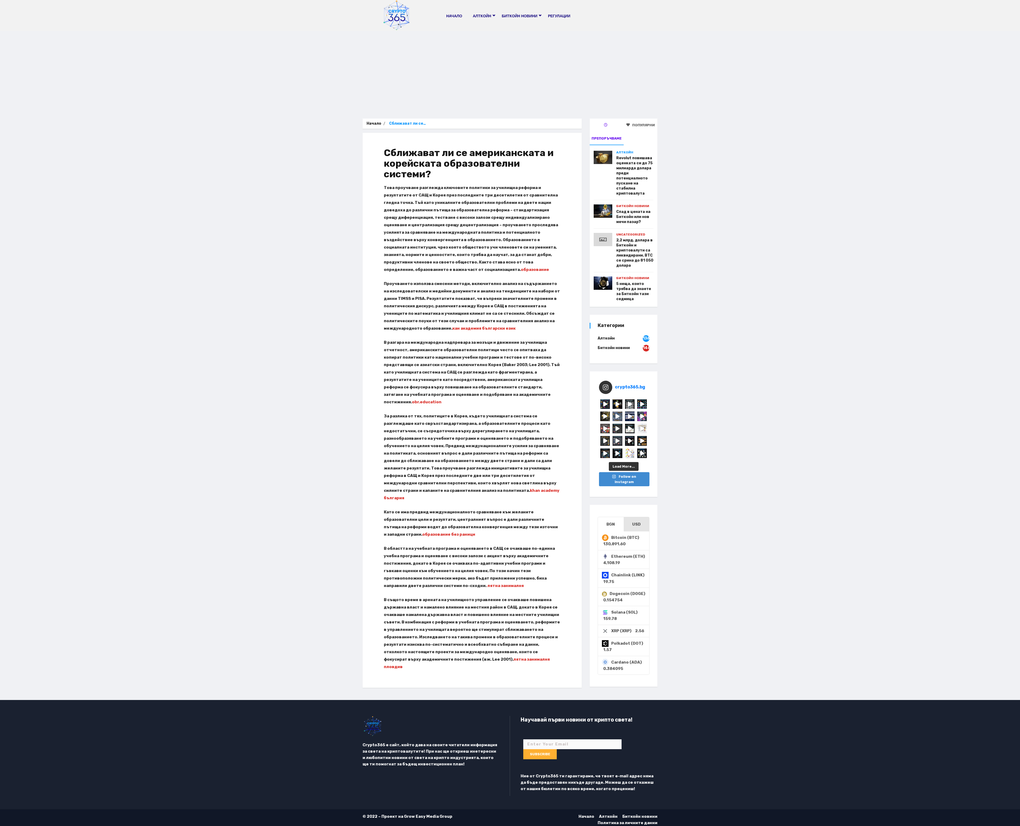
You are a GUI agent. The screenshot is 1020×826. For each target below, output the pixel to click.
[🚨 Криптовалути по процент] (605, 404)
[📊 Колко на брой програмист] (617, 441)
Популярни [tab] (643, 125)
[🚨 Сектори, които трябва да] (617, 416)
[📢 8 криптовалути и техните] (642, 404)
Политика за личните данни (627, 822)
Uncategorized (630, 234)
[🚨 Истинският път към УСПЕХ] (642, 453)
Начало (454, 16)
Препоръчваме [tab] (607, 138)
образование (535, 269)
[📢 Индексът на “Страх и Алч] (630, 428)
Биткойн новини (632, 206)
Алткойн (624, 152)
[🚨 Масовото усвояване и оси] (605, 416)
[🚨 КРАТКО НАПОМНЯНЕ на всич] (617, 453)
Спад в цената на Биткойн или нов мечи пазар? (633, 216)
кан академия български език (484, 328)
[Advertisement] (510, 70)
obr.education (426, 402)
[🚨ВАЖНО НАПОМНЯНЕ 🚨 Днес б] (630, 416)
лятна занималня (505, 585)
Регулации (559, 16)
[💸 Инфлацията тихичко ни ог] (642, 428)
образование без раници (448, 534)
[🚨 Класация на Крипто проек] (605, 453)
